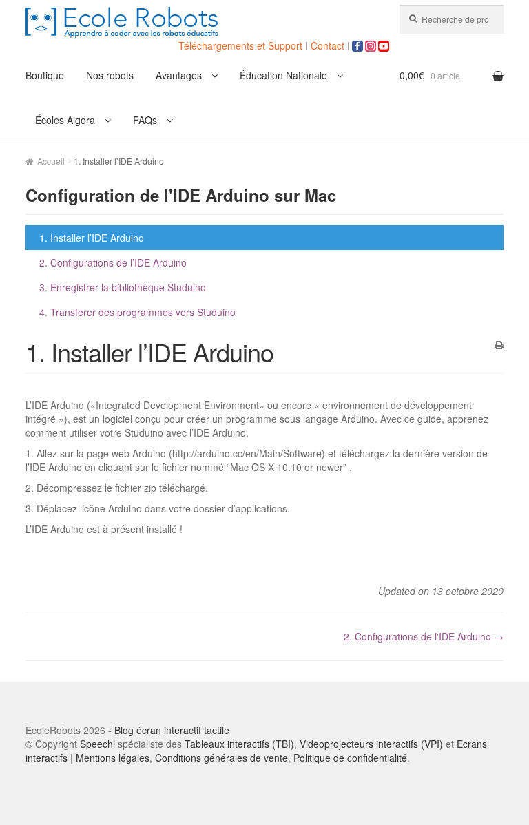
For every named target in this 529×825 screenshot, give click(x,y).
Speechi (97, 744)
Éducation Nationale (283, 75)
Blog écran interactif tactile (171, 730)
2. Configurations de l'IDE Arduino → (424, 636)
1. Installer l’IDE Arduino (91, 237)
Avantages (179, 75)
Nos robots (110, 75)
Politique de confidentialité (350, 757)
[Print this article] (499, 345)
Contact (327, 45)
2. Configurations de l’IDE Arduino (113, 262)
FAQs (145, 120)
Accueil (51, 161)
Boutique (44, 75)
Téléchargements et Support (241, 45)
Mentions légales (112, 757)
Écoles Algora (65, 120)
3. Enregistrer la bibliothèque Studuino (122, 287)
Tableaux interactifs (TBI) (239, 744)
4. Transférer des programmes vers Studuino (137, 312)
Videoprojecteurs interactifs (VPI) (371, 744)
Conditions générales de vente (221, 757)
